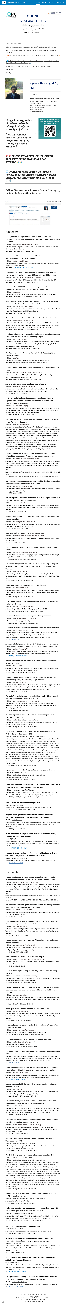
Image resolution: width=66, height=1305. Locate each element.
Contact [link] (50, 2)
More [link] (57, 2)
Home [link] (38, 2)
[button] (64, 2)
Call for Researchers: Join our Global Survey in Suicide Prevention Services (28, 66)
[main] (33, 23)
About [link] (44, 2)
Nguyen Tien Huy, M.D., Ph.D (14, 44)
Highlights (9, 69)
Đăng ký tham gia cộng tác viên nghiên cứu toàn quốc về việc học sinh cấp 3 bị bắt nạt (31, 47)
